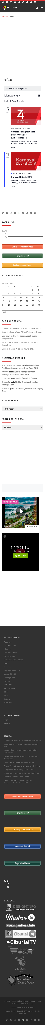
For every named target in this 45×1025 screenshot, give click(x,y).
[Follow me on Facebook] (7, 2)
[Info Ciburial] (31, 2)
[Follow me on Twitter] (3, 2)
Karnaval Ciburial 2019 (21, 177)
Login (6, 720)
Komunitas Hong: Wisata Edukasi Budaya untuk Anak (22, 332)
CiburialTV (7, 649)
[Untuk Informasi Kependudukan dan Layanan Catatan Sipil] (19, 2)
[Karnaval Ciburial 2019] (26, 161)
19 (15, 301)
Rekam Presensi (9, 688)
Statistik (7, 699)
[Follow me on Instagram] (11, 2)
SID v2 (6, 696)
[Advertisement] (22, 45)
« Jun (4, 312)
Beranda (5, 17)
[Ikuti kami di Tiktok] (27, 2)
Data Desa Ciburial (10, 653)
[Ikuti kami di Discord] (35, 2)
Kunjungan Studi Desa (12, 670)
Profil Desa (8, 685)
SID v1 (6, 692)
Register (7, 723)
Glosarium (7, 667)
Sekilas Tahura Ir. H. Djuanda (26, 378)
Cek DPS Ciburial (10, 645)
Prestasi (7, 681)
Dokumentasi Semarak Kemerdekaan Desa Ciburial (21, 328)
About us (7, 642)
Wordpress (29, 1011)
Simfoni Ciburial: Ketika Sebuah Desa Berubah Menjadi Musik (19, 337)
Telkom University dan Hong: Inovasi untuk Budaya (22, 766)
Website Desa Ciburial (26, 1001)
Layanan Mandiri (10, 674)
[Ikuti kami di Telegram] (23, 2)
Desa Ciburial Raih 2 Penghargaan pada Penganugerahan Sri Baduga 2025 (18, 781)
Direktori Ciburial (10, 656)
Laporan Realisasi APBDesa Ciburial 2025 (18, 349)
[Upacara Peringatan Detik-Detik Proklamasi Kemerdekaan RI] (26, 116)
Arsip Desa (8, 703)
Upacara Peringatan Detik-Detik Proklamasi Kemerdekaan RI (23, 134)
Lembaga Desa (9, 678)
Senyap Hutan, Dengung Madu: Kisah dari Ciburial (22, 773)
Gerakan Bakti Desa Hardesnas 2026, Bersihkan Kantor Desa (20, 343)
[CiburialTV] (15, 2)
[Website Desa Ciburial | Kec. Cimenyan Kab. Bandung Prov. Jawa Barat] (10, 8)
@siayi (23, 1014)
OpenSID (20, 1011)
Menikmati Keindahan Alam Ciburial (16, 777)
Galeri (6, 663)
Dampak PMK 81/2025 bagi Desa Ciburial (19, 769)
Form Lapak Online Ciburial (13, 660)
